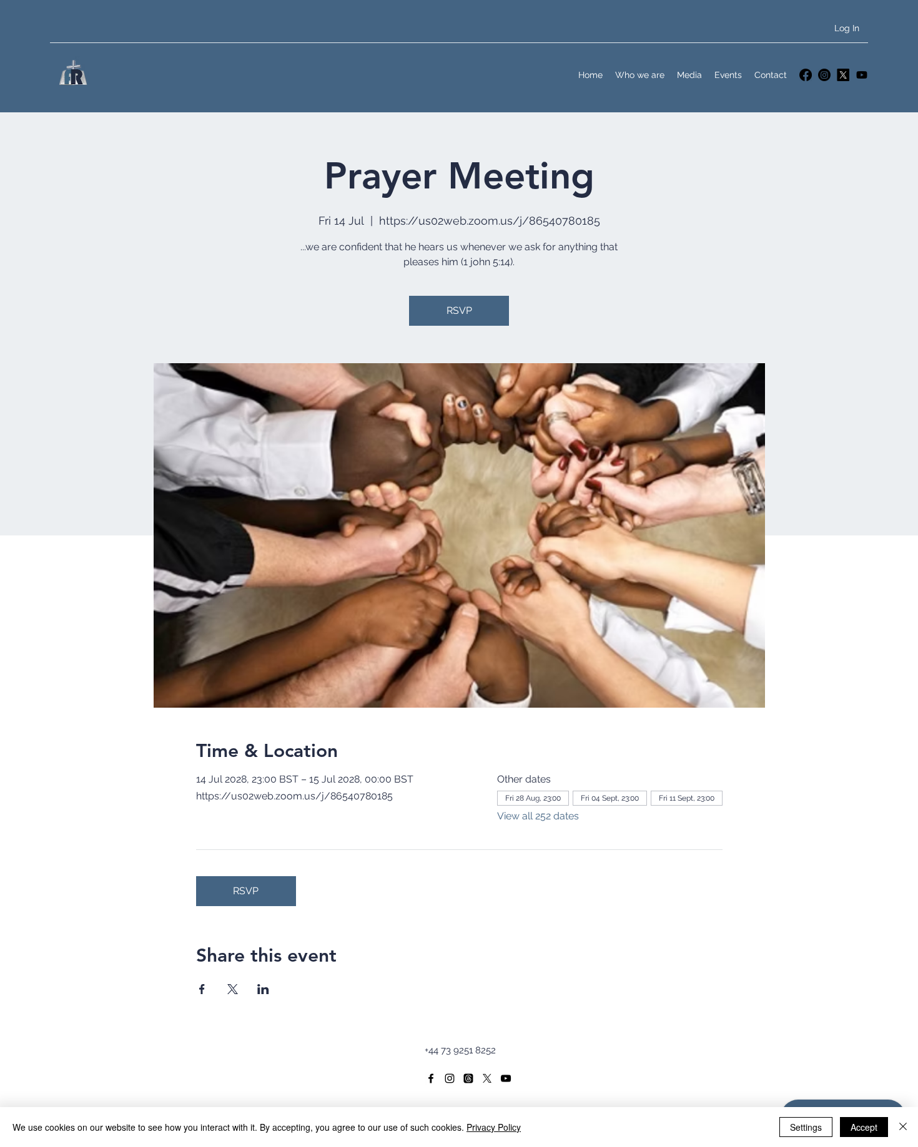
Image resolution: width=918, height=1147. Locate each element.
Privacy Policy (493, 1127)
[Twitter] (843, 75)
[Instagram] (824, 75)
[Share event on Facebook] (202, 989)
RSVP (459, 310)
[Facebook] (805, 75)
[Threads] (468, 1078)
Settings (806, 1127)
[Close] (903, 1127)
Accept (864, 1127)
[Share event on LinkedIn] (263, 989)
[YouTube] (862, 75)
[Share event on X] (233, 989)
